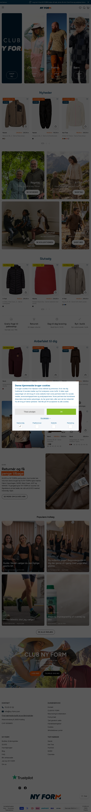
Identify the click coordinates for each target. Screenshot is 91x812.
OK (61, 412)
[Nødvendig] (20, 426)
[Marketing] (70, 426)
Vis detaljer (45, 418)
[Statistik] (53, 426)
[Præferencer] (37, 426)
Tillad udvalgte (29, 412)
